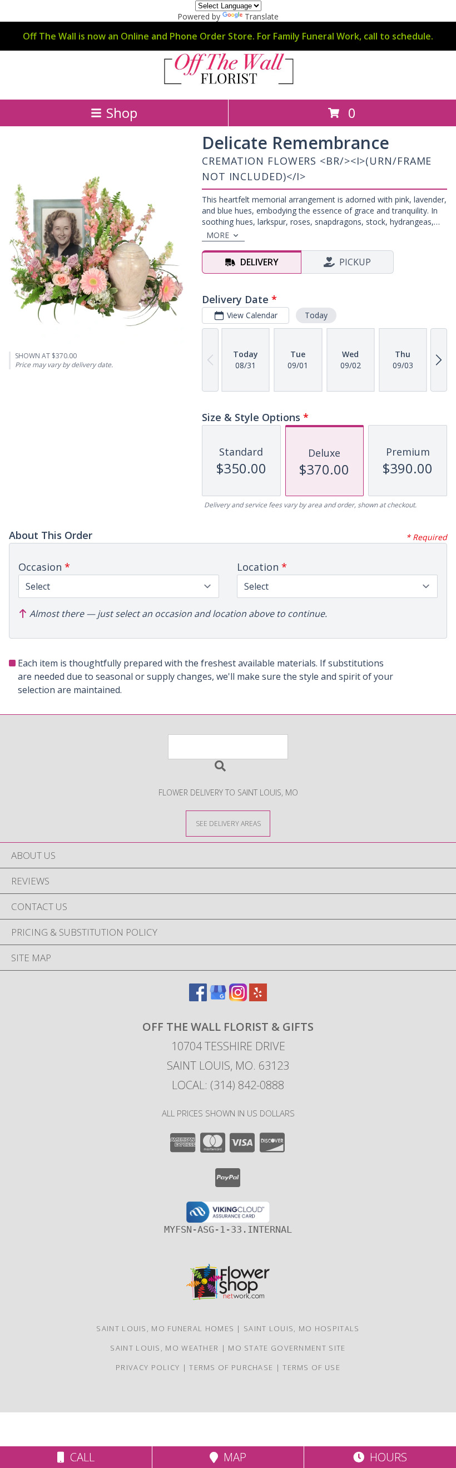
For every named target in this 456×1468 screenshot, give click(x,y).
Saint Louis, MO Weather (164, 1348)
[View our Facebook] (198, 997)
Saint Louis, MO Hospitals (302, 1328)
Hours (385, 1457)
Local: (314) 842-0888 (228, 1085)
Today (316, 315)
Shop (121, 112)
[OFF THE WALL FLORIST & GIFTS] (228, 83)
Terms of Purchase (231, 1367)
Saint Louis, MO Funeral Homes (165, 1328)
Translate (262, 16)
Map (232, 1457)
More (217, 235)
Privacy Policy (148, 1367)
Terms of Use (311, 1367)
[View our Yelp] (258, 997)
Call (80, 1457)
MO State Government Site (286, 1348)
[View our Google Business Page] (218, 997)
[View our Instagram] (238, 997)
